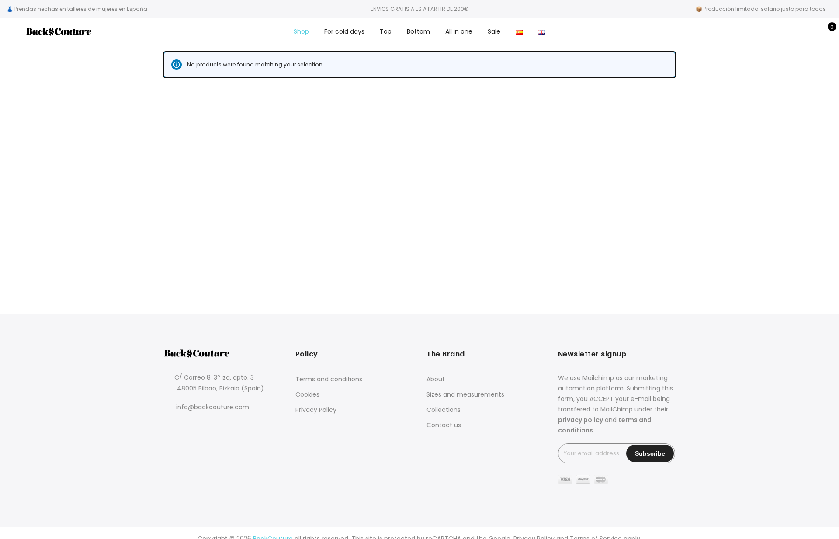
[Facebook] (172, 431)
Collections (443, 409)
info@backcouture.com (212, 407)
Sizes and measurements (465, 394)
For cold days (344, 31)
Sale (494, 31)
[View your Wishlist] (812, 31)
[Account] (798, 31)
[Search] (785, 31)
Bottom (418, 31)
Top (386, 31)
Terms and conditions (328, 379)
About (435, 379)
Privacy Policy (315, 409)
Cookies (307, 394)
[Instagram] (190, 431)
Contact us (443, 425)
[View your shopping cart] (826, 31)
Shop (301, 31)
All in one (458, 31)
